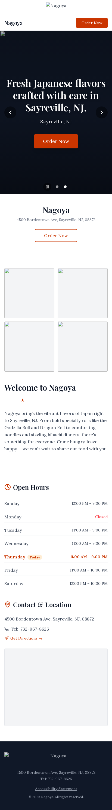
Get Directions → (26, 638)
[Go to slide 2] (65, 186)
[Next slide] (102, 112)
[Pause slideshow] (47, 187)
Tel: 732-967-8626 (56, 779)
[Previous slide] (10, 112)
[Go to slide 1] (57, 186)
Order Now (92, 22)
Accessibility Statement (56, 788)
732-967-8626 (30, 629)
